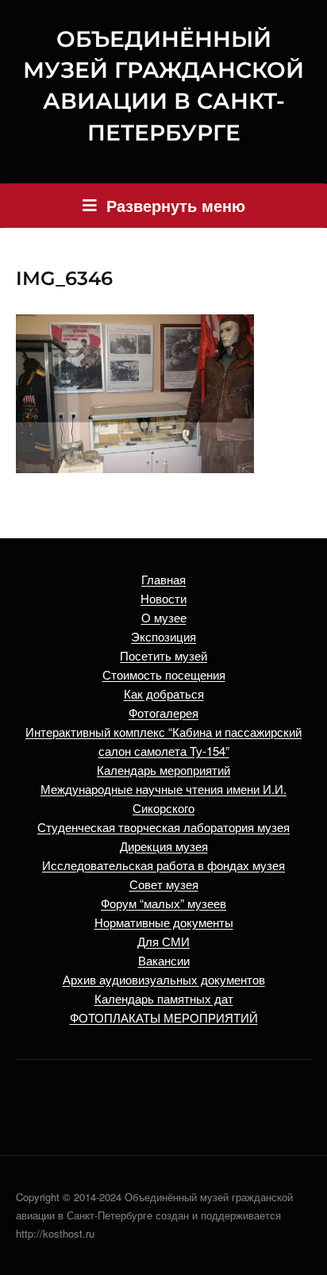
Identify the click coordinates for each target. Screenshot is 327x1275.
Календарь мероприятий (163, 769)
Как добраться (164, 693)
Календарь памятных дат (163, 998)
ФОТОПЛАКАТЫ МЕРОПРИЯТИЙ (164, 1017)
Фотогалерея (163, 712)
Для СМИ (163, 941)
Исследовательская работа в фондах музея (163, 865)
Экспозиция (163, 636)
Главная (163, 579)
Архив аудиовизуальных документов (164, 979)
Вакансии (164, 960)
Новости (163, 598)
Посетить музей (163, 655)
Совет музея (163, 884)
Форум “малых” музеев (163, 903)
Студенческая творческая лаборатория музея (163, 827)
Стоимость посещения (163, 674)
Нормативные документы (163, 922)
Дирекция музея (164, 846)
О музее (164, 617)
